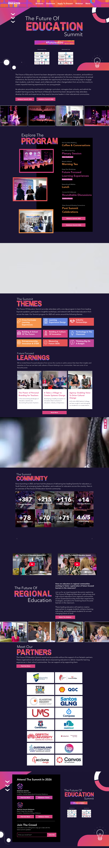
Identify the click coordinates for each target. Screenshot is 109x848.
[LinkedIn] (105, 421)
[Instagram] (105, 427)
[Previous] (17, 539)
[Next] (92, 539)
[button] (39, 3)
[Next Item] (106, 115)
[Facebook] (105, 424)
